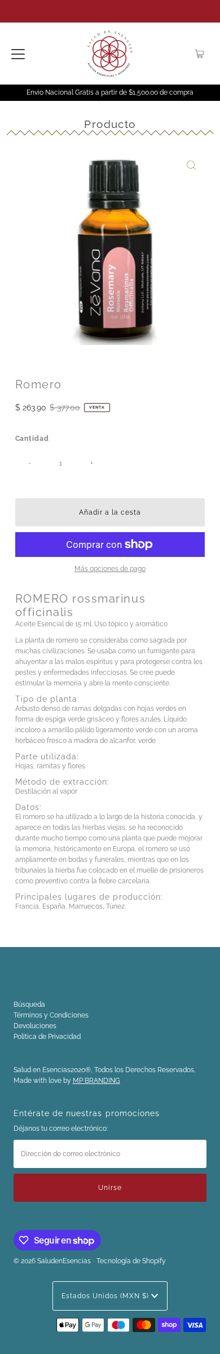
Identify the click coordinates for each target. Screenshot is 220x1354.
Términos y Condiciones (51, 1015)
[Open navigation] (18, 53)
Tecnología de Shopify (131, 1261)
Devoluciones (35, 1026)
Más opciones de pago (110, 569)
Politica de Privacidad (47, 1037)
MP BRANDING (96, 1081)
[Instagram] (118, 969)
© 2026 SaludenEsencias (52, 1261)
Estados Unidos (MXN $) (106, 1296)
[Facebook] (100, 969)
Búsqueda (29, 1004)
